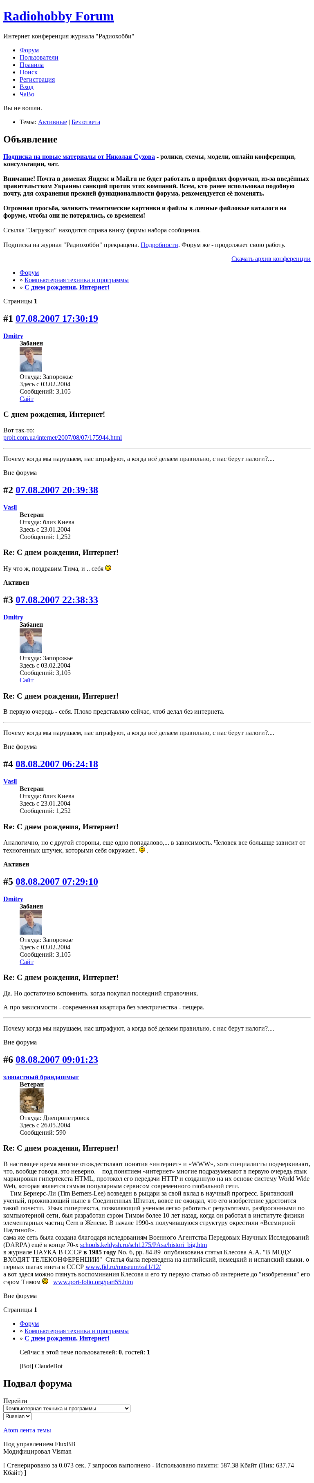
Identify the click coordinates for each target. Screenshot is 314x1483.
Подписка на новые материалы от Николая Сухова (79, 156)
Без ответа (86, 121)
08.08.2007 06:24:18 (57, 764)
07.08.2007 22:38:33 (57, 600)
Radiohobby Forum (58, 16)
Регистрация (37, 79)
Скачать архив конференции (271, 258)
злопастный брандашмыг (41, 1076)
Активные (52, 121)
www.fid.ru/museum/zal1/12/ (123, 1266)
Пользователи (39, 57)
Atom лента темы (27, 1430)
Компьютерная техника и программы (77, 279)
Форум (29, 50)
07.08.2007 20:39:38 (57, 490)
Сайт (27, 398)
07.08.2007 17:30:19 (57, 318)
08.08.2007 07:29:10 (57, 881)
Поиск (29, 72)
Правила (32, 64)
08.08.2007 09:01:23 (57, 1059)
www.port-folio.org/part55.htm (93, 1281)
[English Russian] (17, 1415)
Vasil (10, 507)
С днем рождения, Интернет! (67, 287)
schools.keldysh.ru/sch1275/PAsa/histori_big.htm (143, 1244)
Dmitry (13, 335)
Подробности (159, 244)
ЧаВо (27, 94)
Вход (27, 86)
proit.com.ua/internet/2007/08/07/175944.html (62, 437)
